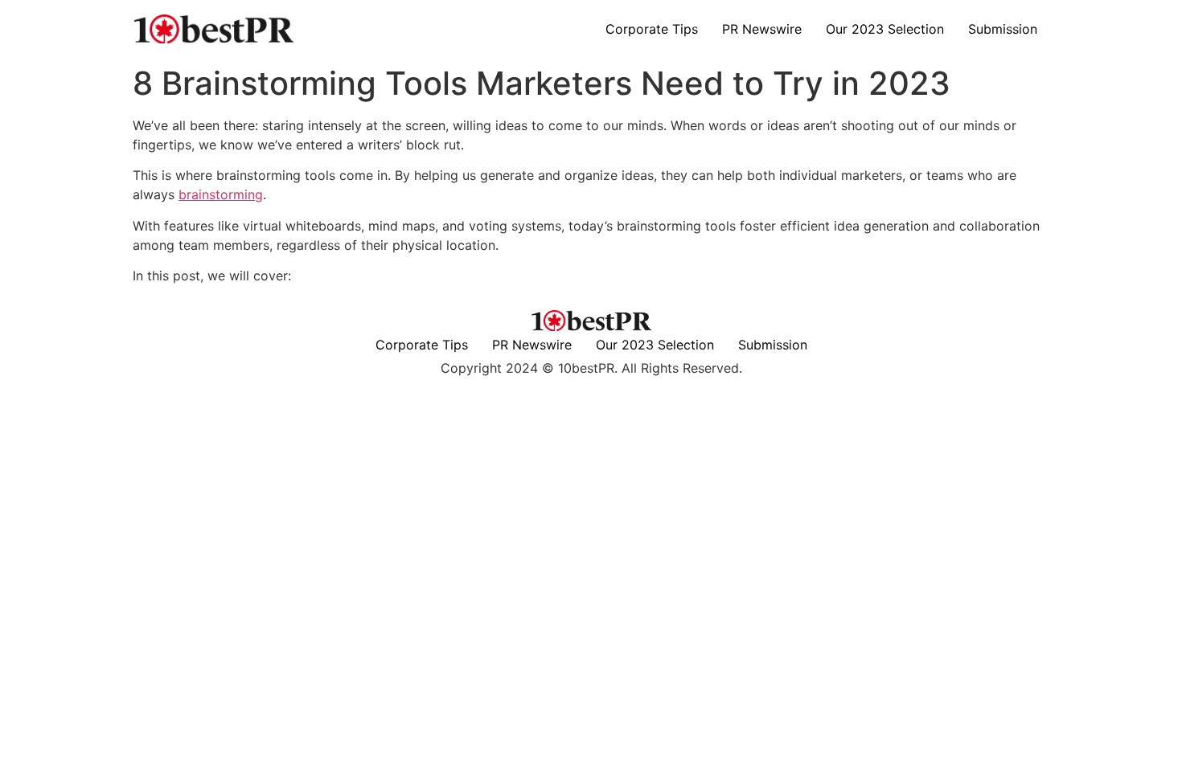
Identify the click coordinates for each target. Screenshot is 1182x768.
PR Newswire (762, 29)
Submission (1002, 29)
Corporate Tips (651, 29)
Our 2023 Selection (885, 29)
